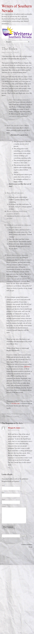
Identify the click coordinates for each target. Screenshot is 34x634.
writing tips (9, 416)
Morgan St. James (14, 428)
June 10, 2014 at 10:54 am (13, 430)
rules (24, 414)
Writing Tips (14, 414)
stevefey (17, 52)
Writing (9, 414)
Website (3, 499)
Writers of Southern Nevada (17, 8)
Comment (4, 506)
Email (3, 492)
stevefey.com (15, 403)
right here (27, 366)
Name (3, 485)
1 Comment (16, 416)
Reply (9, 467)
